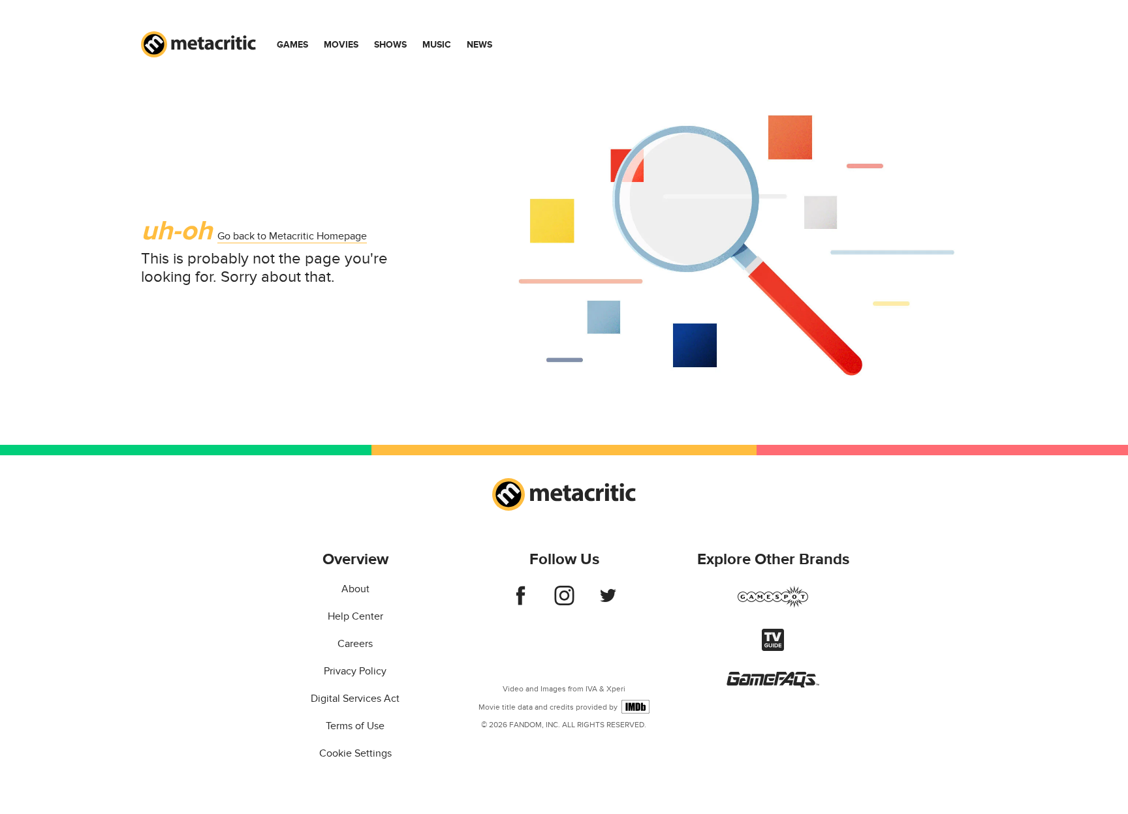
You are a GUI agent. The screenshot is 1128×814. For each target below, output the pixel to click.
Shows (390, 44)
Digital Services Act (355, 698)
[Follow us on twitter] (608, 602)
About (355, 588)
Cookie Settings (355, 753)
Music (436, 44)
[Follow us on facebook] (520, 602)
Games (292, 44)
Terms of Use (355, 725)
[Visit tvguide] (772, 647)
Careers (355, 643)
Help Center (355, 616)
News (479, 44)
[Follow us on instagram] (564, 602)
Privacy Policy (355, 671)
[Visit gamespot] (772, 604)
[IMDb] (635, 707)
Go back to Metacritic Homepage (292, 236)
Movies (341, 44)
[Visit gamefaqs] (772, 684)
